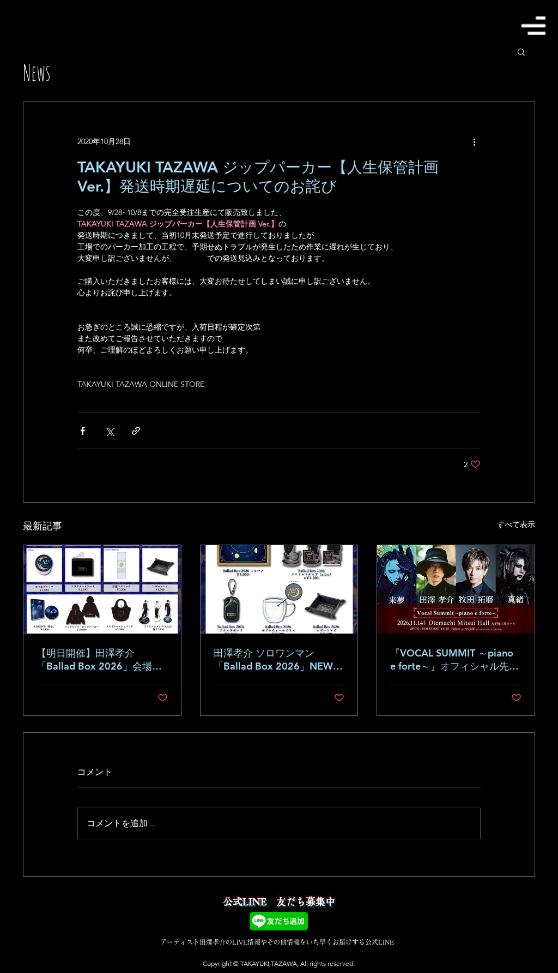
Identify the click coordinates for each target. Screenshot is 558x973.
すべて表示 (516, 524)
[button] (533, 25)
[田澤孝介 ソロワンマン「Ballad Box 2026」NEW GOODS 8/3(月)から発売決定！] (279, 589)
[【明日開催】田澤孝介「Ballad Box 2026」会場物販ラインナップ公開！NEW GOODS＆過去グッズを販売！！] (102, 589)
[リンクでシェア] (136, 431)
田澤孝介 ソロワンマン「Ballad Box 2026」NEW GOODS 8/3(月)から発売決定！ (273, 660)
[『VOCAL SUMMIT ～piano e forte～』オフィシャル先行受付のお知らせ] (456, 589)
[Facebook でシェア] (82, 431)
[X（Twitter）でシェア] (109, 431)
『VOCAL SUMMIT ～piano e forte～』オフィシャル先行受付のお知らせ (454, 660)
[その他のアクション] (474, 141)
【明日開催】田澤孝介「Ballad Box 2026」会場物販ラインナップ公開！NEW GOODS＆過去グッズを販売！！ (99, 660)
